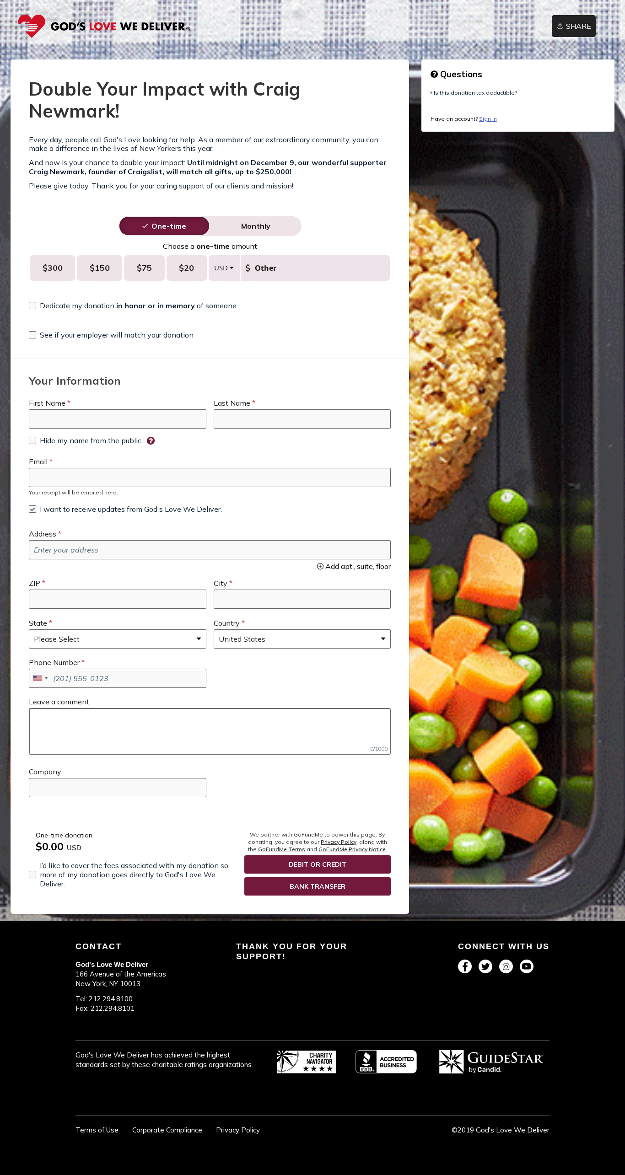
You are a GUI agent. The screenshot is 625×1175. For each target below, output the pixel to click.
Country (227, 623)
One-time (168, 226)
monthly (255, 226)
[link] (104, 26)
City (220, 583)
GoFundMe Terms (281, 849)
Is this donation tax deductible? (475, 92)
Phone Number (54, 662)
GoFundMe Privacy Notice (352, 849)
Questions (460, 74)
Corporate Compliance (167, 1130)
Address (42, 533)
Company (45, 771)
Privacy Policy (338, 841)
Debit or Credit (317, 864)
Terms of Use (97, 1130)
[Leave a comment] (209, 731)
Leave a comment (59, 701)
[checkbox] (133, 305)
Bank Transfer (317, 886)
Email (38, 461)
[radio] (168, 226)
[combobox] (39, 678)
